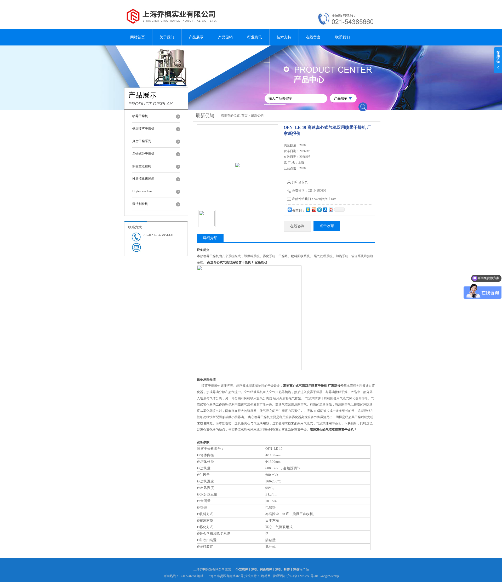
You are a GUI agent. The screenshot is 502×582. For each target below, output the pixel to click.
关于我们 (166, 37)
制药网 (266, 576)
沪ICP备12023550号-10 (302, 576)
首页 (244, 115)
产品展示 (196, 37)
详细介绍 (210, 238)
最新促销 (257, 115)
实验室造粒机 (141, 166)
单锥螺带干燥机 (143, 153)
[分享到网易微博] (331, 209)
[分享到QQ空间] (308, 209)
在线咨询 (297, 226)
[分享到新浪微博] (313, 209)
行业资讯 (254, 37)
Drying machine (142, 191)
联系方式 (135, 227)
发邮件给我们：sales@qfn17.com (314, 199)
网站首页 (137, 37)
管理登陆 (279, 576)
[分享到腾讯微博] (319, 209)
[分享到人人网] (325, 209)
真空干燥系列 (141, 141)
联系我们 (342, 37)
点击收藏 (327, 226)
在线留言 (313, 37)
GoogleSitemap (329, 576)
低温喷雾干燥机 (143, 128)
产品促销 (225, 37)
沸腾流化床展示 (143, 179)
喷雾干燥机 (140, 116)
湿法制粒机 (140, 204)
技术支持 (284, 37)
